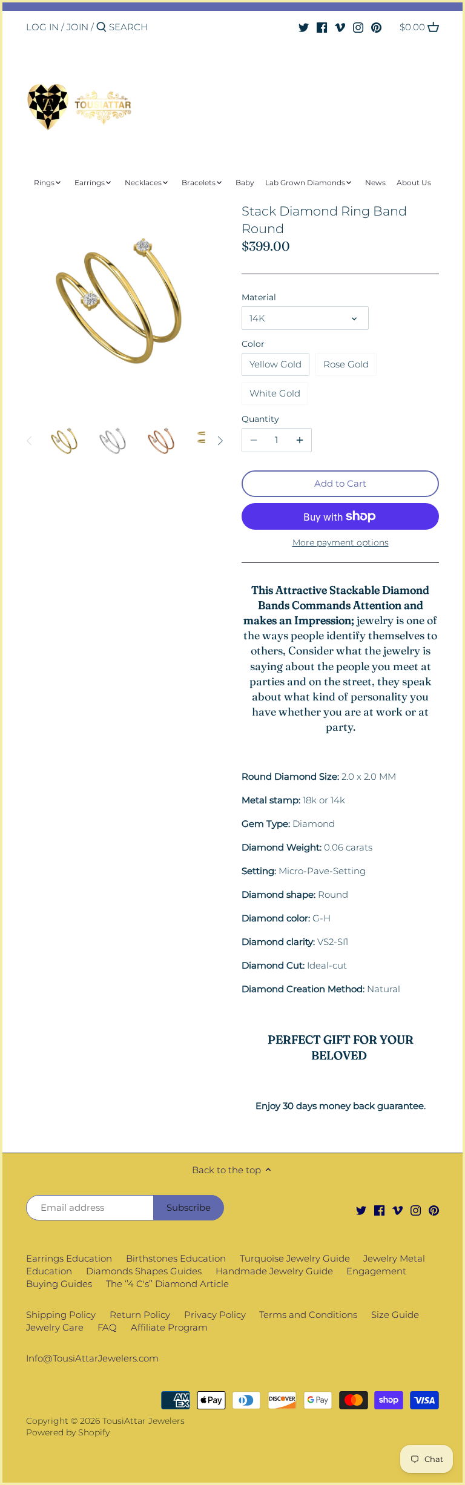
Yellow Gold (275, 364)
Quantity (260, 419)
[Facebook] (322, 26)
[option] (65, 441)
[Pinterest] (376, 26)
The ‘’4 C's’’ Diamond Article (167, 1283)
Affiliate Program (169, 1327)
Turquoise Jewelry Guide (295, 1258)
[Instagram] (358, 26)
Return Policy (140, 1314)
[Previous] (29, 440)
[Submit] (101, 27)
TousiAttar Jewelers (143, 1421)
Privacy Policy (215, 1314)
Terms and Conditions (308, 1314)
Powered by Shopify (68, 1432)
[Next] (219, 440)
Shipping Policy (61, 1314)
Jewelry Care (55, 1327)
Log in (42, 27)
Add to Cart (340, 483)
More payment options (340, 542)
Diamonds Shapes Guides (144, 1271)
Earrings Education (69, 1258)
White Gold (274, 393)
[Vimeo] (340, 26)
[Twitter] (303, 26)
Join (77, 27)
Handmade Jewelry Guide (274, 1271)
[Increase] (299, 440)
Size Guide (395, 1314)
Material (259, 297)
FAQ (107, 1327)
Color (253, 344)
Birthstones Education (176, 1258)
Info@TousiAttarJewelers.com (92, 1358)
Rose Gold (346, 364)
